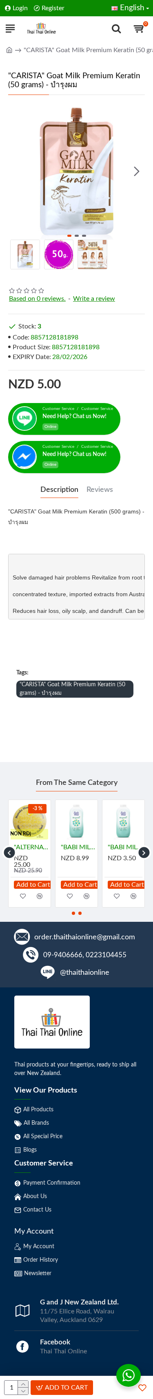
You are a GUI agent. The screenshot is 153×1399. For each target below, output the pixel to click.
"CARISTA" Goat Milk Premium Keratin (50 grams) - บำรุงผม (72, 689)
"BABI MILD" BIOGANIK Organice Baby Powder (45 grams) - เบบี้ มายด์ (125, 847)
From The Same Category (77, 783)
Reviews (99, 490)
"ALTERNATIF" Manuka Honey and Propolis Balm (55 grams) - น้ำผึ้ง (31, 847)
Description (59, 490)
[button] (16, 171)
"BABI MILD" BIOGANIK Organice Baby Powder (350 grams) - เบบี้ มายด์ (78, 847)
